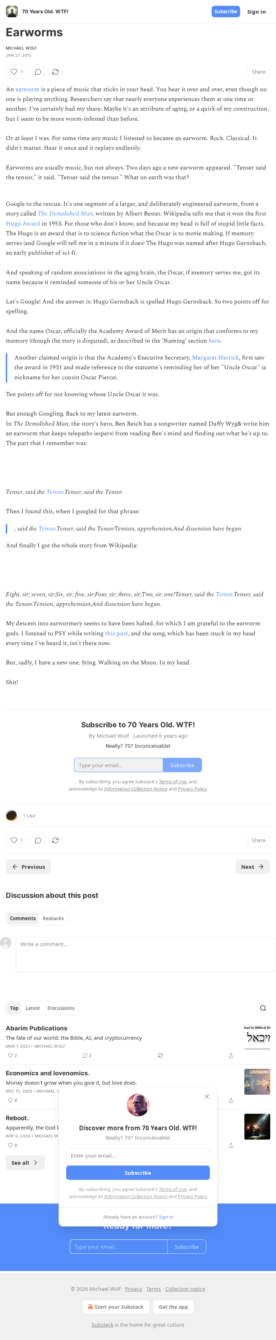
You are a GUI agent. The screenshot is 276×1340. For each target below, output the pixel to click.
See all (20, 1162)
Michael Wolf (21, 48)
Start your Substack (119, 1306)
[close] (207, 1096)
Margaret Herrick (215, 357)
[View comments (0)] (38, 72)
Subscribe (226, 11)
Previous (33, 866)
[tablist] (37, 918)
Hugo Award (23, 223)
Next (247, 866)
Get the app (173, 1306)
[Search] (263, 1008)
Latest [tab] (33, 1008)
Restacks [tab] (53, 918)
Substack (102, 1324)
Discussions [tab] (60, 1008)
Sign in (256, 11)
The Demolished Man (65, 213)
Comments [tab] (23, 918)
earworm (27, 89)
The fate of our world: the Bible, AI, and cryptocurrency (74, 1037)
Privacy (133, 1288)
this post (116, 633)
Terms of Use (173, 1189)
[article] (138, 1042)
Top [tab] (14, 1008)
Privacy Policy (192, 1196)
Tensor (54, 492)
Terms (153, 1288)
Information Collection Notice (135, 1196)
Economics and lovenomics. (48, 1073)
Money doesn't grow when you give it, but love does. (71, 1082)
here (214, 341)
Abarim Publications (37, 1028)
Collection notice (185, 1288)
